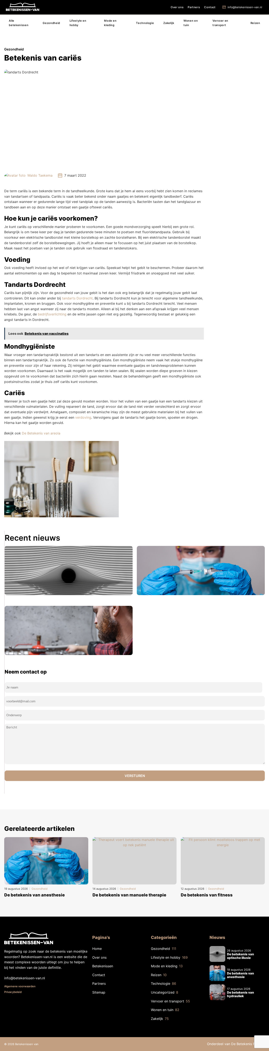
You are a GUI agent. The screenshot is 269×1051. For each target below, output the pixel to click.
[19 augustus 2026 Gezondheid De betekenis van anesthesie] (201, 570)
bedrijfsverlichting (52, 314)
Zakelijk (168, 23)
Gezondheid (51, 23)
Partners (194, 7)
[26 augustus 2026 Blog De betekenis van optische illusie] (69, 570)
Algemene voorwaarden (20, 986)
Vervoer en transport (220, 23)
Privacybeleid (13, 992)
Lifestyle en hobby (78, 23)
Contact (210, 7)
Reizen (255, 23)
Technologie (145, 23)
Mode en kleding (110, 23)
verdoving (83, 417)
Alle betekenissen (18, 23)
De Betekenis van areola (41, 433)
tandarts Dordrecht (77, 298)
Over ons (177, 7)
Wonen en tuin (190, 23)
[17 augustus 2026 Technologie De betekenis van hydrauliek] (69, 630)
